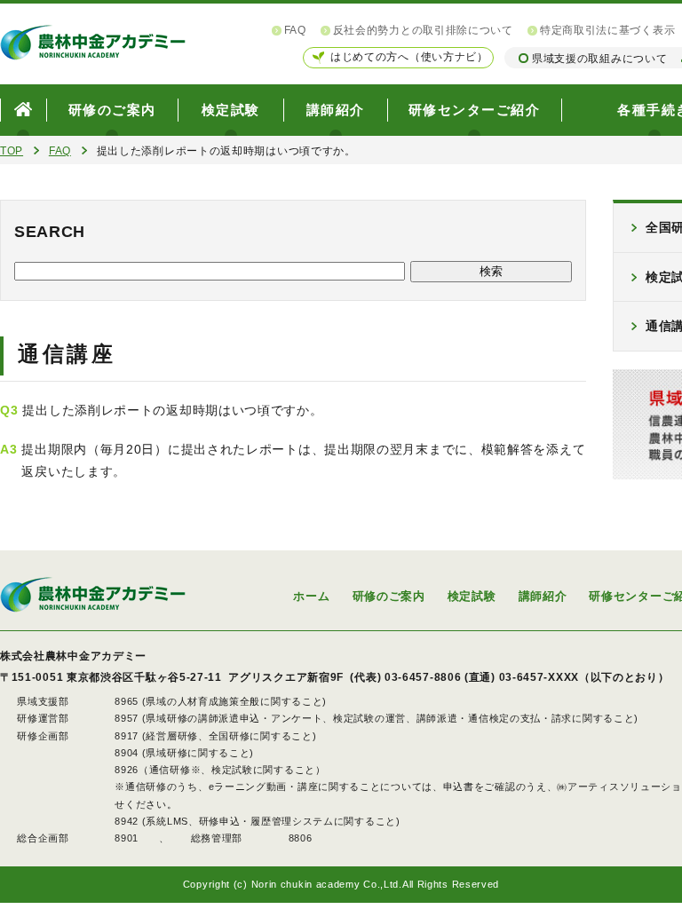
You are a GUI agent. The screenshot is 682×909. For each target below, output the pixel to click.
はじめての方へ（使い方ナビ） (409, 57)
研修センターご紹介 (474, 109)
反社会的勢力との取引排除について (423, 30)
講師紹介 (335, 109)
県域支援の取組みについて (599, 58)
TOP (11, 151)
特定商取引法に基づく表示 (607, 30)
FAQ (295, 30)
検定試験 (231, 109)
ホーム (311, 596)
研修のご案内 (112, 109)
